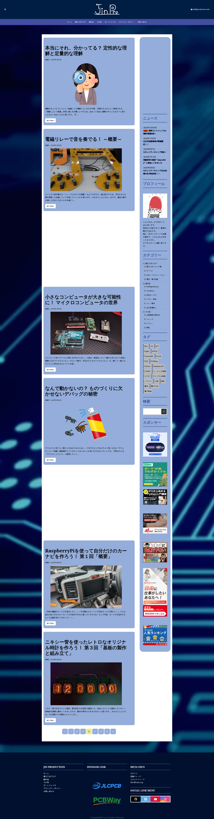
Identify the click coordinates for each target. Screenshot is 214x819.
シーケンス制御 (159, 371)
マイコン (149, 271)
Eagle (146, 351)
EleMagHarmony (152, 286)
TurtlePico (150, 291)
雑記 (148, 327)
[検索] (164, 411)
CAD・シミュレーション (155, 275)
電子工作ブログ (80, 22)
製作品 (91, 22)
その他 (99, 22)
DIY (157, 346)
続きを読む (50, 120)
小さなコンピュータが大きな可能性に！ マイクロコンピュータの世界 (83, 299)
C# (151, 346)
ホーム (69, 22)
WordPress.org (136, 782)
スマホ (147, 376)
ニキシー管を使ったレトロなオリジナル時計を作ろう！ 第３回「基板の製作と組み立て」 (86, 647)
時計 (163, 381)
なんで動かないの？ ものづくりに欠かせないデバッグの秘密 (84, 391)
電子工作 (154, 386)
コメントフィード (137, 779)
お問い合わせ (142, 22)
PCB (146, 361)
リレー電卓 (150, 303)
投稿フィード (135, 776)
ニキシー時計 (151, 299)
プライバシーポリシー (126, 22)
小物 (156, 381)
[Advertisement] (89, 249)
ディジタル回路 (159, 376)
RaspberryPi (158, 366)
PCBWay (154, 361)
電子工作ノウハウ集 (154, 267)
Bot (145, 346)
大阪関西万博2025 (153, 315)
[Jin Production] (107, 9)
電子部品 (148, 391)
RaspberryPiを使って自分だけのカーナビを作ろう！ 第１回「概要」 (86, 553)
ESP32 (154, 351)
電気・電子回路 (152, 279)
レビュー (149, 323)
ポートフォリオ (110, 22)
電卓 (146, 386)
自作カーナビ (151, 295)
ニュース (149, 319)
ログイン (134, 773)
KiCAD (158, 356)
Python (147, 366)
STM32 (147, 371)
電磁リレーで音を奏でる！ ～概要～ (83, 139)
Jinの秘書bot (151, 307)
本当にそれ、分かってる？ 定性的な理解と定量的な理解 (86, 50)
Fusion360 (148, 356)
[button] (5, 9)
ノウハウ (148, 381)
